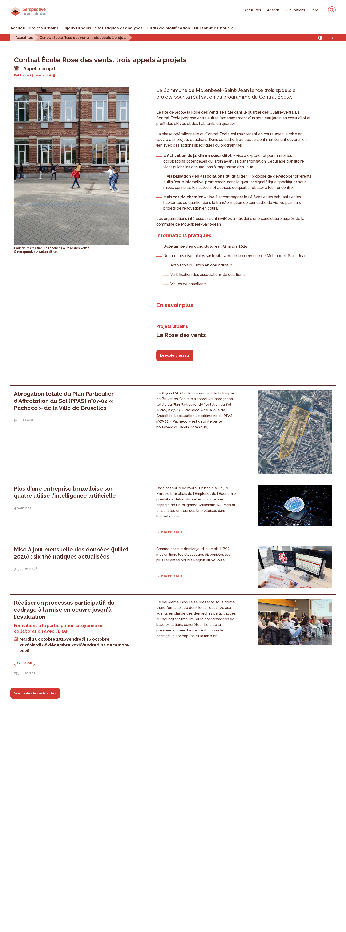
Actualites (24, 37)
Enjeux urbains (76, 28)
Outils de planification (168, 28)
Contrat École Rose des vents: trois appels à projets (83, 37)
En (333, 37)
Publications (295, 10)
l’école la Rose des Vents (197, 112)
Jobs (315, 10)
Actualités (252, 10)
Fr (320, 37)
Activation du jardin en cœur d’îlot (199, 265)
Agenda (273, 10)
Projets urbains (44, 28)
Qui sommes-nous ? (213, 28)
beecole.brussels (174, 355)
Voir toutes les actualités (35, 693)
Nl (327, 37)
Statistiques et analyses (119, 28)
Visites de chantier (186, 284)
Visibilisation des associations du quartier (205, 274)
